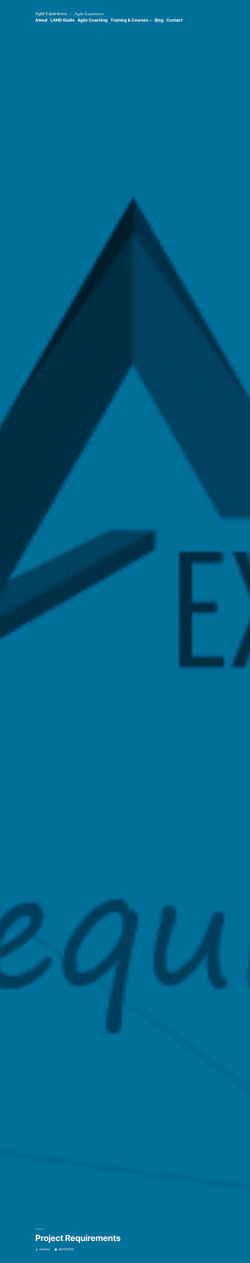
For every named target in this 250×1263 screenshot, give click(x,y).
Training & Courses (129, 20)
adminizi (44, 1249)
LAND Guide (62, 20)
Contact (174, 20)
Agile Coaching (92, 20)
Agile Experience (51, 13)
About (41, 20)
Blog (159, 20)
